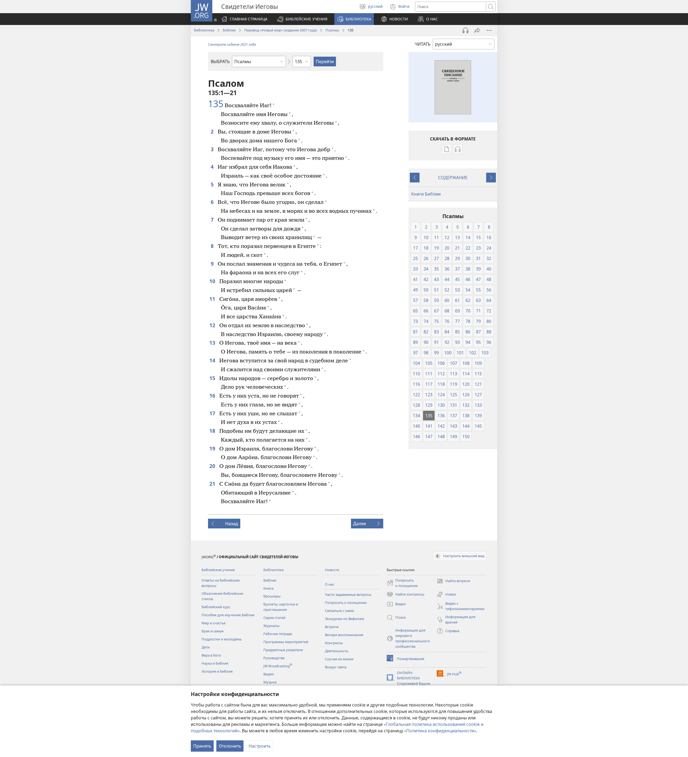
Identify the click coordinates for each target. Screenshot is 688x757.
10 (213, 281)
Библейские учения (218, 569)
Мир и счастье (213, 623)
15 (213, 378)
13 (213, 342)
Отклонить (230, 746)
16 (213, 395)
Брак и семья (213, 631)
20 (213, 465)
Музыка (270, 682)
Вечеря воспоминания (344, 634)
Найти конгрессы (405, 594)
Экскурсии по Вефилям (344, 618)
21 (213, 483)
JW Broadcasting (277, 666)
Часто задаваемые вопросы (348, 594)
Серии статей (274, 617)
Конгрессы (334, 642)
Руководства (274, 657)
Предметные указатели (283, 649)
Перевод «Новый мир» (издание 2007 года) (280, 30)
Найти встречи (453, 581)
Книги (268, 588)
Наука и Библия (215, 663)
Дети (206, 647)
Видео (268, 674)
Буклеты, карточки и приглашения (280, 607)
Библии (229, 30)
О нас (329, 584)
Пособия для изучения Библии (228, 614)
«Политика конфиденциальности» (440, 731)
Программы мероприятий (285, 641)
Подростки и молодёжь (222, 639)
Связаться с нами (339, 610)
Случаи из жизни (339, 659)
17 (213, 413)
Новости (332, 569)
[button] (302, 19)
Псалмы (332, 30)
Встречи (332, 626)
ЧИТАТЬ (423, 44)
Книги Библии (426, 194)
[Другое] (489, 30)
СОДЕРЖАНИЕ (453, 178)
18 (213, 430)
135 (215, 104)
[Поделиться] (477, 30)
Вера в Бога (211, 655)
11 (213, 298)
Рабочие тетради (277, 633)
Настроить (260, 746)
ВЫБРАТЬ (220, 61)
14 (213, 360)
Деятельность (336, 650)
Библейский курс (216, 606)
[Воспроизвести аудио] (465, 30)
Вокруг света (335, 667)
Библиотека (204, 30)
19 (213, 448)
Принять (202, 746)
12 (213, 325)
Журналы (271, 625)
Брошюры (272, 596)
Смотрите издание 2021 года (232, 44)
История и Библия (217, 671)
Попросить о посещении (346, 602)
